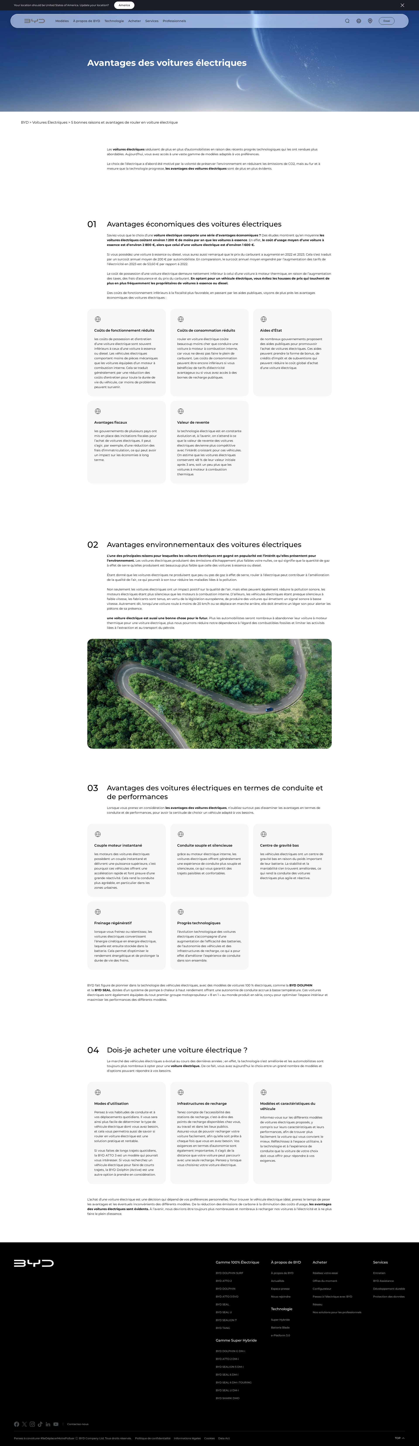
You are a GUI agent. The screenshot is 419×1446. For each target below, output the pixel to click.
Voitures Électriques (49, 122)
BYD (25, 122)
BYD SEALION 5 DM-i (230, 1366)
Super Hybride (280, 1319)
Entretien (379, 1273)
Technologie (114, 21)
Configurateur (322, 1288)
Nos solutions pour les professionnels (337, 1312)
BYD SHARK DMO (227, 1398)
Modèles (62, 21)
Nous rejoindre (280, 1296)
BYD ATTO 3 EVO (227, 1296)
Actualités (277, 1280)
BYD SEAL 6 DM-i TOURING (234, 1382)
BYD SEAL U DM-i (227, 1390)
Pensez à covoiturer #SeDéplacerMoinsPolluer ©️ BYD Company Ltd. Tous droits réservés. (73, 1438)
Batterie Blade (280, 1327)
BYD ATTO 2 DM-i (227, 1359)
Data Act (224, 1438)
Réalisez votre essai (325, 1273)
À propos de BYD (86, 21)
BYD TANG (223, 1328)
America (124, 5)
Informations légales (187, 1438)
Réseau (317, 1304)
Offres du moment (325, 1280)
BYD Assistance (383, 1280)
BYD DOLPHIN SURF (229, 1273)
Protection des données (389, 1296)
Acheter (134, 21)
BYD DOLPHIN (301, 985)
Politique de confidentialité (152, 1438)
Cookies (209, 1438)
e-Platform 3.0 (280, 1335)
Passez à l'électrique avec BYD (332, 1296)
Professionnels (174, 21)
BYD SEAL (103, 990)
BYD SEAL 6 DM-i (227, 1374)
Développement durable (389, 1288)
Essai (386, 20)
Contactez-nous (77, 1424)
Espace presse (280, 1288)
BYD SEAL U (224, 1312)
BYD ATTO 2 (224, 1280)
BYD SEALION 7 (226, 1320)
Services (151, 21)
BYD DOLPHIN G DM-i (230, 1351)
